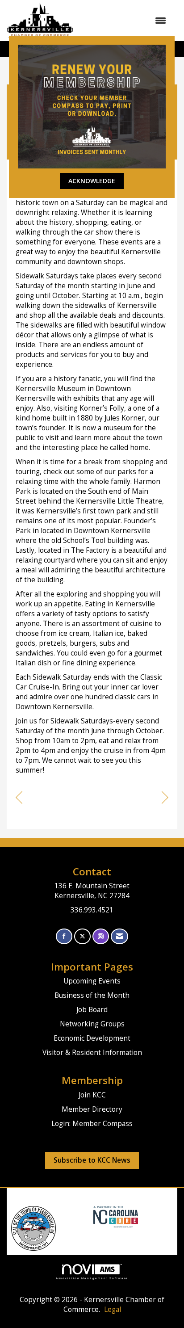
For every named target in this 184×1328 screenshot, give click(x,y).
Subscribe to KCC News (92, 1160)
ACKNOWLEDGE (91, 181)
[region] (165, 799)
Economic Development (92, 1038)
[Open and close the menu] (124, 20)
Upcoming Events (92, 981)
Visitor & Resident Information (92, 1052)
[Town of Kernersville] (90, 1216)
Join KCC (92, 1095)
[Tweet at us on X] (82, 936)
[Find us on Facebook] (64, 936)
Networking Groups (92, 1024)
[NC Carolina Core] (114, 1216)
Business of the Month (92, 995)
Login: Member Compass (92, 1123)
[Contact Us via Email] (119, 936)
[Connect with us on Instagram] (100, 936)
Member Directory (92, 1109)
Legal (112, 1309)
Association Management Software (92, 1278)
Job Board (92, 1009)
